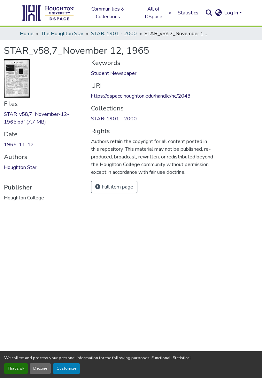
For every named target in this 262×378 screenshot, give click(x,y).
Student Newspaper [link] (113, 73)
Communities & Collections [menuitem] (108, 12)
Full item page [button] (116, 186)
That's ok (16, 368)
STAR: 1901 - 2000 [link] (114, 33)
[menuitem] (155, 13)
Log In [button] (231, 12)
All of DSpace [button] (153, 12)
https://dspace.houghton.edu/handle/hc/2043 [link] (141, 96)
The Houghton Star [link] (62, 33)
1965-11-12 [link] (19, 144)
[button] (48, 12)
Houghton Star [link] (20, 167)
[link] (43, 118)
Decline (40, 368)
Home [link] (27, 33)
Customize (66, 368)
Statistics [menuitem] (188, 12)
